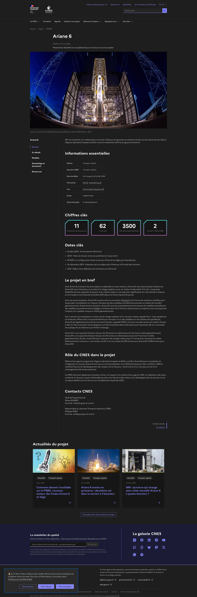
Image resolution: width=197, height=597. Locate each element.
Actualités (47, 21)
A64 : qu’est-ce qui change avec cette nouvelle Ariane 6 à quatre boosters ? (143, 491)
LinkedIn (149, 540)
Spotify (142, 554)
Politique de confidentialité (20, 579)
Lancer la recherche (164, 10)
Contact (115, 592)
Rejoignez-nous (110, 21)
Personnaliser (28, 586)
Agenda (57, 21)
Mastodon (156, 547)
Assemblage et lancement (38, 164)
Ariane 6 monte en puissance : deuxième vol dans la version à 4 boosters (98, 491)
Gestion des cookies (101, 592)
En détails (36, 152)
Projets (40, 29)
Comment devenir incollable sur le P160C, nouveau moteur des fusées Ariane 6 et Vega (53, 492)
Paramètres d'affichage (147, 4)
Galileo (97, 308)
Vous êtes (126, 21)
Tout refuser (46, 586)
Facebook (142, 540)
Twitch (134, 547)
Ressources (115, 4)
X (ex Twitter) (163, 547)
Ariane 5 (126, 300)
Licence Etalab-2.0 (111, 596)
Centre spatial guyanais (95, 4)
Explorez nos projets (72, 21)
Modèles (35, 158)
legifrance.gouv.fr (107, 580)
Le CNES (33, 21)
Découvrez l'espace (90, 21)
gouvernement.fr (126, 580)
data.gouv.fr (105, 584)
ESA (84, 183)
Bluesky (149, 547)
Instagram (134, 540)
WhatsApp (134, 554)
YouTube (163, 540)
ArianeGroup (94, 183)
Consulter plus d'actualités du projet (99, 514)
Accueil (32, 29)
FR (163, 4)
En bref (35, 147)
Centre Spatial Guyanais (92, 189)
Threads (142, 547)
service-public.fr (144, 580)
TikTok (156, 540)
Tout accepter (65, 586)
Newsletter (127, 4)
